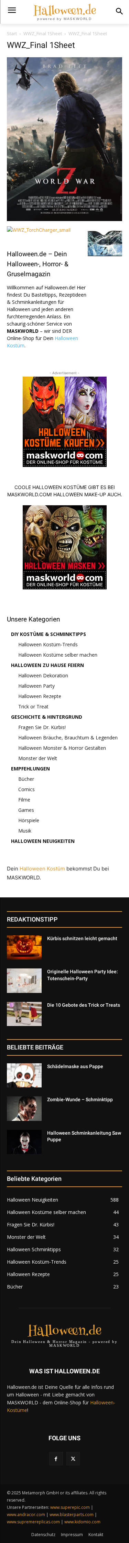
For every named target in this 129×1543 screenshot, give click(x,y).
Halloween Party (36, 686)
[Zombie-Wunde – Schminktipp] (24, 1108)
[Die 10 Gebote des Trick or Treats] (24, 1014)
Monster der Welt (37, 758)
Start (12, 33)
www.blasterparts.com (72, 1514)
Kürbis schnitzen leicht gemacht (82, 938)
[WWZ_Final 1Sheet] (64, 219)
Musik (24, 830)
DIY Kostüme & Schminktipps (48, 634)
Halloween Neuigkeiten (43, 841)
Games (26, 810)
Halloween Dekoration (43, 675)
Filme (24, 799)
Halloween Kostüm (42, 868)
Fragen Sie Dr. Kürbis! (42, 727)
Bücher (26, 779)
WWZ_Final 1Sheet (42, 33)
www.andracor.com (26, 1514)
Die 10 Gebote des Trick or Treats (83, 1005)
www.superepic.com (70, 1507)
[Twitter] (73, 1458)
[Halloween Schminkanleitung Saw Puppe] (24, 1142)
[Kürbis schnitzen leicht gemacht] (24, 947)
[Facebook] (56, 1458)
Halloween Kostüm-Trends (48, 644)
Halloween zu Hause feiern (47, 665)
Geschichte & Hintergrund (46, 717)
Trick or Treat (33, 706)
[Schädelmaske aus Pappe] (24, 1075)
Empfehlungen (30, 768)
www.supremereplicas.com (33, 1522)
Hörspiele (28, 820)
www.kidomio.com (82, 1522)
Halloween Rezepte (39, 696)
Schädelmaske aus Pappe (75, 1066)
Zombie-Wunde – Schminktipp (80, 1099)
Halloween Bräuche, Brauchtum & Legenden (68, 737)
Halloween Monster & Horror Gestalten (62, 748)
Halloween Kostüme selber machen (57, 654)
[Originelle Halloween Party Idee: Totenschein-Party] (24, 980)
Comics (26, 789)
